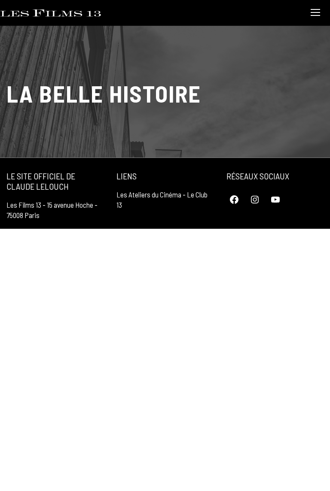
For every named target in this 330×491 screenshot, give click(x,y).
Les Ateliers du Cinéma (148, 194)
